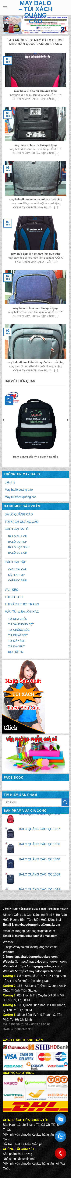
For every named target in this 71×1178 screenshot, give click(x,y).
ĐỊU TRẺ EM (15, 651)
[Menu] (5, 7)
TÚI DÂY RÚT (16, 646)
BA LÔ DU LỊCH (17, 536)
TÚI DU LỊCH (14, 597)
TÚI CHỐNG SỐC (19, 629)
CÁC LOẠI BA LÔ (16, 529)
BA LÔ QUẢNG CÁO (19, 514)
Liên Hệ (10, 482)
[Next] (67, 427)
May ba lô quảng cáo (19, 489)
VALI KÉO (11, 589)
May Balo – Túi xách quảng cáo (35, 12)
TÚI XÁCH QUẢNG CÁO (21, 521)
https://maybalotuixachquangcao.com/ (31, 947)
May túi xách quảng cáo (21, 497)
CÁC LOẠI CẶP (15, 562)
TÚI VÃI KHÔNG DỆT (21, 624)
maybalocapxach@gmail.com (36, 935)
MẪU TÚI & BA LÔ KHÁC (22, 611)
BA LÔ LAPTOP (17, 541)
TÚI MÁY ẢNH (16, 640)
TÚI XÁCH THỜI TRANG (22, 604)
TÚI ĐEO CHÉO (17, 618)
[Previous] (3, 427)
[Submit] (65, 802)
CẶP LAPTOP (16, 574)
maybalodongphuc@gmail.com (37, 924)
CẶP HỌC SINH (17, 580)
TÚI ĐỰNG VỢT (18, 635)
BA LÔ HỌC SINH (18, 547)
